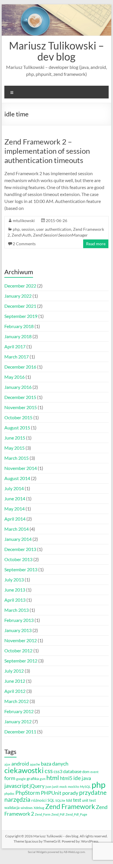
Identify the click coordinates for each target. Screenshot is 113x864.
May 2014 (14, 508)
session (27, 229)
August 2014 (17, 478)
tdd (69, 800)
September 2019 (20, 316)
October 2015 (18, 417)
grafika (33, 778)
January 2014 (18, 539)
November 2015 (20, 407)
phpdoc (9, 793)
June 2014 (14, 498)
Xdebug (39, 808)
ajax (7, 764)
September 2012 (20, 660)
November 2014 (20, 468)
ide (77, 778)
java (86, 778)
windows (27, 808)
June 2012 (14, 681)
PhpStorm (27, 792)
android (20, 763)
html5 (66, 778)
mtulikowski (24, 220)
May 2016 (14, 377)
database (72, 771)
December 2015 (20, 397)
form (9, 778)
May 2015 (14, 448)
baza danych (54, 764)
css (49, 770)
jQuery (37, 786)
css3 (58, 771)
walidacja (12, 808)
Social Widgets (37, 852)
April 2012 (14, 691)
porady (70, 793)
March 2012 (16, 701)
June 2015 (14, 437)
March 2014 (16, 529)
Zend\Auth (21, 235)
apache (35, 764)
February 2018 (19, 326)
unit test (89, 800)
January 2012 (18, 721)
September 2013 (20, 569)
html (52, 777)
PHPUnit (51, 793)
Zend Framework (70, 806)
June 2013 (14, 589)
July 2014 (14, 488)
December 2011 (20, 731)
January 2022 (18, 296)
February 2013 (19, 620)
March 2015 (16, 458)
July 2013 (14, 579)
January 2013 (18, 630)
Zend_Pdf (58, 814)
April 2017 (14, 346)
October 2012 (18, 650)
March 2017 (16, 356)
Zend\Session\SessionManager (60, 235)
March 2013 (16, 610)
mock (63, 786)
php (16, 229)
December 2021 (20, 306)
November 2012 (20, 640)
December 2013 (20, 549)
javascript (16, 785)
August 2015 (17, 427)
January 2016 (18, 387)
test (77, 800)
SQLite (60, 800)
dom (86, 772)
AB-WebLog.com (74, 852)
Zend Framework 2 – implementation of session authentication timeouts (47, 151)
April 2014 (14, 518)
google (21, 779)
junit (55, 786)
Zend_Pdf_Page (76, 814)
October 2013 (18, 559)
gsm (42, 779)
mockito (73, 786)
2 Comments (24, 243)
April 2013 (14, 600)
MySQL (85, 786)
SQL (51, 800)
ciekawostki (24, 770)
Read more (95, 243)
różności (39, 800)
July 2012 (14, 670)
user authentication (53, 229)
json (48, 786)
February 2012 (19, 711)
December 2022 (20, 285)
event (94, 772)
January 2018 (18, 336)
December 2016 (20, 366)
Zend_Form (42, 814)
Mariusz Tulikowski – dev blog (56, 51)
